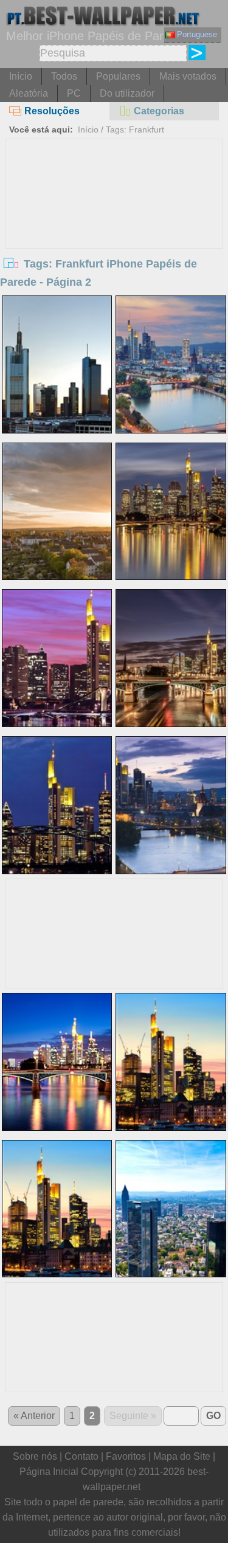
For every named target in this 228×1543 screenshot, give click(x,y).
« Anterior (34, 1415)
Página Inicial (48, 1471)
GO (213, 1415)
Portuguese (197, 34)
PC (74, 93)
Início (20, 76)
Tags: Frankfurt (135, 129)
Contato (81, 1456)
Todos (64, 76)
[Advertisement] (114, 230)
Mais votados (187, 76)
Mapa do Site (181, 1456)
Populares (118, 76)
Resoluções (52, 111)
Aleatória (28, 93)
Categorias (159, 111)
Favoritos (126, 1456)
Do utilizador (127, 93)
